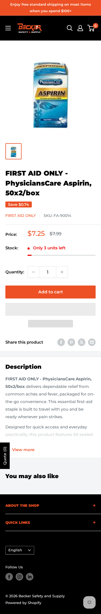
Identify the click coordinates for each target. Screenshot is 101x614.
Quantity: (14, 271)
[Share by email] (92, 342)
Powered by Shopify (23, 602)
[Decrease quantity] (33, 272)
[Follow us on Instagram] (19, 577)
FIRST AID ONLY (20, 215)
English (15, 550)
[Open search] (70, 28)
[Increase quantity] (62, 272)
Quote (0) (4, 456)
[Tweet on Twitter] (81, 342)
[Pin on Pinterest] (71, 342)
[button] (50, 309)
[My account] (80, 28)
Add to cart (50, 291)
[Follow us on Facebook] (9, 577)
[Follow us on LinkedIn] (29, 577)
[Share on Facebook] (61, 342)
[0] (91, 28)
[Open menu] (8, 28)
